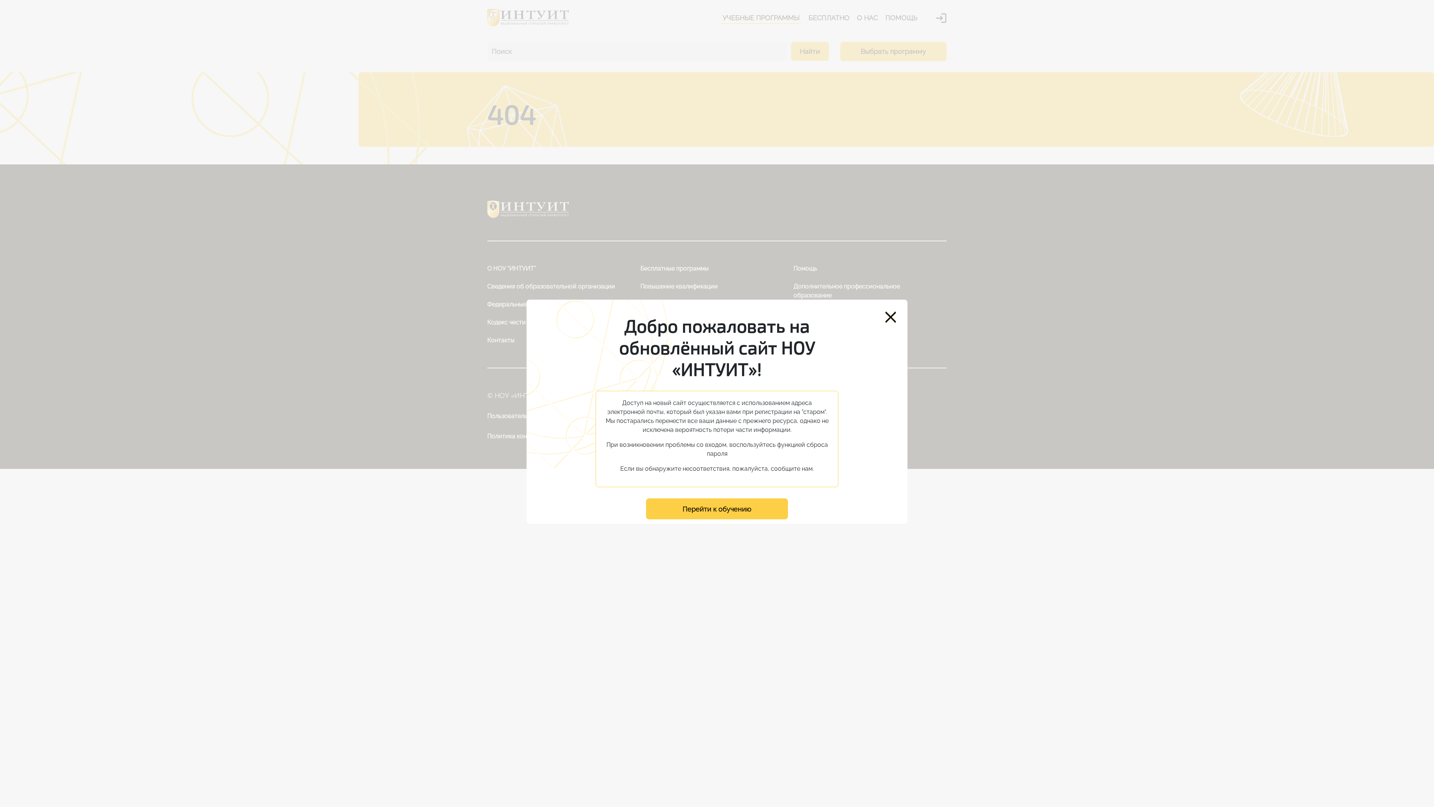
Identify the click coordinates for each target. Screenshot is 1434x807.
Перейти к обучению (717, 509)
